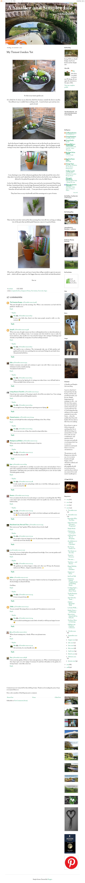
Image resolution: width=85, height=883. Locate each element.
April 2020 (71, 651)
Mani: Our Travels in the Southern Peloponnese (71, 166)
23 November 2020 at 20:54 (21, 496)
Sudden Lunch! (70, 171)
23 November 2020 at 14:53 (20, 363)
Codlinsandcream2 (71, 133)
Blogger (50, 879)
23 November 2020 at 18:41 (20, 464)
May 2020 (71, 648)
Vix (11, 658)
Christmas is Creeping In (71, 532)
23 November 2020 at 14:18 (29, 302)
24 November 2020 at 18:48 (19, 658)
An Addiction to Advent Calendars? (72, 542)
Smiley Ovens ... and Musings (72, 611)
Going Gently (70, 140)
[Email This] (17, 288)
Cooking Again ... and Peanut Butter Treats (73, 589)
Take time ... (71, 560)
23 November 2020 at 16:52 (25, 347)
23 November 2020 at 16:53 (25, 378)
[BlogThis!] (18, 288)
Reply (11, 309)
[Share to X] (19, 288)
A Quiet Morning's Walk (71, 603)
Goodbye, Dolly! (70, 138)
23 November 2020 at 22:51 (18, 550)
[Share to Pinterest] (22, 288)
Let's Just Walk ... (72, 608)
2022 (68, 502)
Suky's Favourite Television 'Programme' (72, 524)
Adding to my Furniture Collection (71, 626)
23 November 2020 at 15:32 (32, 392)
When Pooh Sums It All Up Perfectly (72, 616)
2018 (68, 667)
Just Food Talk (72, 576)
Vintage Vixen (70, 164)
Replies (14, 313)
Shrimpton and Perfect (16, 441)
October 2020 (72, 631)
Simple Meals (71, 529)
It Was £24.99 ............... (69, 156)
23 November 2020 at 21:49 (36, 525)
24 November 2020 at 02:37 (21, 607)
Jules (11, 363)
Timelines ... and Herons (72, 563)
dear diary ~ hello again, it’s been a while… (70, 188)
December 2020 (72, 510)
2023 (68, 500)
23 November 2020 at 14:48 (21, 330)
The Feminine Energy (16, 302)
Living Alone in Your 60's (17, 392)
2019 (68, 665)
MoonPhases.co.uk (70, 852)
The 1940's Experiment (69, 178)
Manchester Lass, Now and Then (19, 525)
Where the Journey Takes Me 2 (71, 185)
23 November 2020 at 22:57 (20, 577)
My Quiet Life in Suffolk (70, 153)
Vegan (45, 291)
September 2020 (72, 636)
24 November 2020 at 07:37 (25, 452)
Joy (11, 632)
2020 (68, 508)
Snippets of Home (25, 291)
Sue (15, 316)
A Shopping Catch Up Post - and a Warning (71, 148)
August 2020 (71, 640)
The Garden (34, 291)
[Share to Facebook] (21, 288)
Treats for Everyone (71, 556)
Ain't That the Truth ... (72, 598)
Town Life (40, 291)
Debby (11, 607)
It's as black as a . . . (71, 134)
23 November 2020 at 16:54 (25, 405)
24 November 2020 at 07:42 (25, 536)
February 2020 (72, 657)
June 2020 (71, 646)
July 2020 (71, 643)
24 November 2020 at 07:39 (25, 511)
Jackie (11, 577)
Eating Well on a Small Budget (70, 144)
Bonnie (12, 496)
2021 (68, 505)
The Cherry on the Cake (72, 552)
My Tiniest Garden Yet (71, 548)
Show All (75, 192)
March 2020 (71, 654)
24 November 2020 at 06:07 (19, 632)
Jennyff (12, 330)
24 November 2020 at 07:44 (25, 595)
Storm (67, 142)
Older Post (58, 698)
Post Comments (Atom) (21, 701)
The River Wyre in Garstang (72, 621)
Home (34, 698)
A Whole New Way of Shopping (72, 537)
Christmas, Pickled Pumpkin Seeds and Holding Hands (72, 582)
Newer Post (10, 698)
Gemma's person (14, 417)
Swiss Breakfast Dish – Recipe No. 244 (71, 181)
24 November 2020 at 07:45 (25, 646)
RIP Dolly (68, 161)
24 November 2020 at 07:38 (25, 482)
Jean (11, 464)
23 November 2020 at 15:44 (27, 417)
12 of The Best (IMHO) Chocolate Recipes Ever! (71, 174)
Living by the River (16, 291)
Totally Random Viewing (72, 594)
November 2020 (72, 515)
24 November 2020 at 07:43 (25, 564)
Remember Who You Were (72, 519)
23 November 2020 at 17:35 (30, 441)
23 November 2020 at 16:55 (25, 316)
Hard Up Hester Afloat (70, 159)
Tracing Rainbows (71, 137)
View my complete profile (69, 86)
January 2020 (72, 661)
